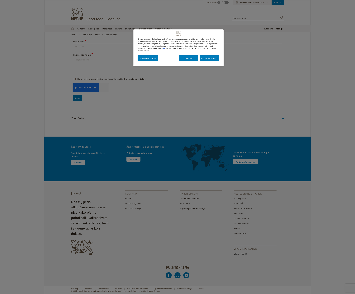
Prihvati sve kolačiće (209, 58)
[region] (178, 47)
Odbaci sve (188, 58)
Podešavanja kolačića (147, 58)
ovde (163, 48)
